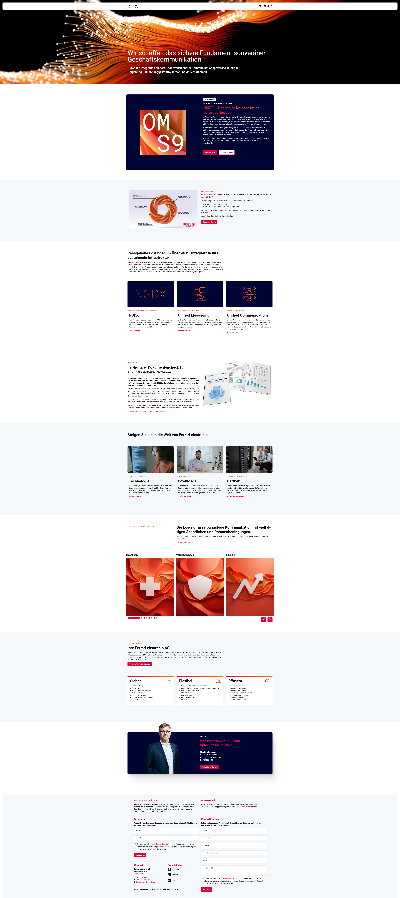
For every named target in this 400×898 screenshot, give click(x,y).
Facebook (175, 869)
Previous (263, 619)
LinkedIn (175, 875)
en (260, 6)
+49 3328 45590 (207, 807)
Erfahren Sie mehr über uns (139, 664)
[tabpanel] (150, 585)
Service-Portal (244, 807)
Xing (173, 880)
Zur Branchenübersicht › (185, 542)
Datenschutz (154, 889)
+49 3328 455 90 (142, 877)
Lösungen (134, 262)
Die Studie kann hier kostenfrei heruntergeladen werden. (148, 411)
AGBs (136, 889)
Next (270, 619)
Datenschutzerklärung (164, 844)
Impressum (144, 889)
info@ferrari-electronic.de (211, 758)
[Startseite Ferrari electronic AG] (133, 7)
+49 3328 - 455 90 (208, 760)
